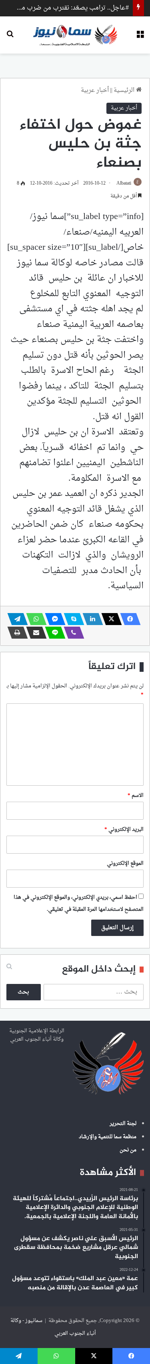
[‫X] (109, 619)
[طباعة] (15, 633)
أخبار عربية (95, 90)
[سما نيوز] (75, 35)
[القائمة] (140, 38)
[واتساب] (34, 619)
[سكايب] (72, 619)
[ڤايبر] (72, 633)
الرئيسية (125, 90)
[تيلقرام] (15, 619)
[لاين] (53, 633)
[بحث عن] (10, 38)
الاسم (136, 795)
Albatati (123, 183)
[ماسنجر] (53, 619)
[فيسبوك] (128, 619)
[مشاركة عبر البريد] (34, 633)
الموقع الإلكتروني (125, 863)
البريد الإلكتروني (124, 829)
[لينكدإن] (90, 619)
